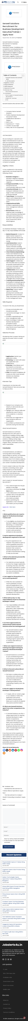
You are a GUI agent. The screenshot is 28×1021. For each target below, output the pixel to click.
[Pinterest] (15, 750)
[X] (7, 750)
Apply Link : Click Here (11, 98)
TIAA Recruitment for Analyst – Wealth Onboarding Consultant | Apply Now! (14, 797)
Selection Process (10, 88)
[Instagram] (21, 750)
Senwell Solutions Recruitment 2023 (14, 78)
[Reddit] (10, 750)
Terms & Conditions (9, 1012)
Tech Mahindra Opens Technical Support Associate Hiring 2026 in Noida (13, 917)
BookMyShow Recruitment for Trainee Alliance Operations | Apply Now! (13, 791)
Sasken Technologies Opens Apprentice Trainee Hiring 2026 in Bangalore (12, 879)
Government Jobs (8, 981)
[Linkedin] (12, 750)
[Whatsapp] (18, 750)
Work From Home (8, 985)
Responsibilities (9, 84)
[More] (4, 753)
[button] (18, 2)
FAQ (7, 100)
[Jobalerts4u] (8, 2)
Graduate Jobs (9, 786)
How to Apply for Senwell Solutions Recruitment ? (14, 95)
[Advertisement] (14, 769)
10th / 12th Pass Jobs (9, 973)
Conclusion (8, 93)
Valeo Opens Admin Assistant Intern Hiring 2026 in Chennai (13, 910)
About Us (5, 1000)
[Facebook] (4, 750)
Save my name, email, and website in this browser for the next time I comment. (14, 840)
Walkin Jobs (6, 989)
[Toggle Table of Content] (22, 75)
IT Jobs (5, 969)
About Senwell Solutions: (12, 91)
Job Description (10, 81)
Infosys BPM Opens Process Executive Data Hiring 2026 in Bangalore (13, 887)
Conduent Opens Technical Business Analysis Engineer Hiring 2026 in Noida (13, 902)
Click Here (12, 507)
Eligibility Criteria (9, 83)
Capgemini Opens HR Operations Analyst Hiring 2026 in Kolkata (12, 925)
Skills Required (9, 86)
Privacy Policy (7, 1008)
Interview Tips (8, 90)
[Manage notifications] (24, 1018)
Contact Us (6, 1004)
